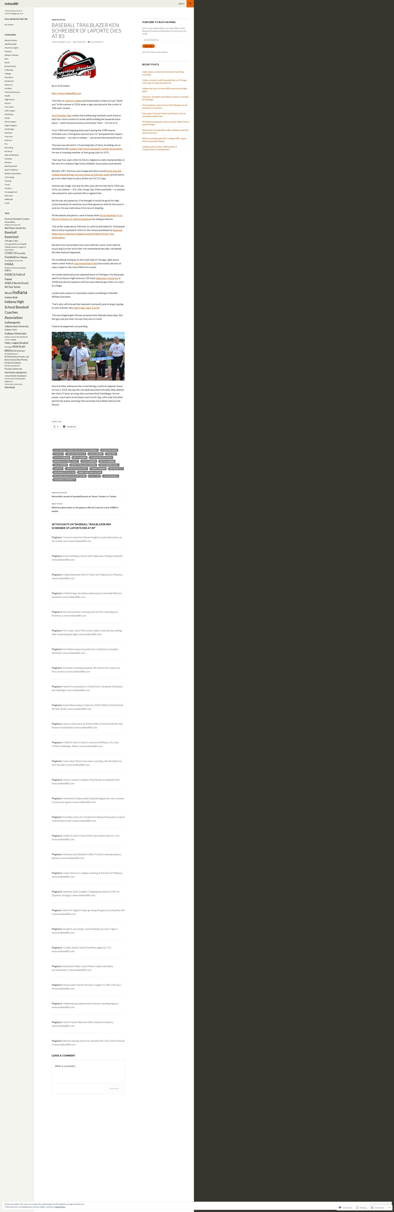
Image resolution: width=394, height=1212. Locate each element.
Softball (8, 376)
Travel (7, 184)
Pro (6, 144)
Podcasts (8, 140)
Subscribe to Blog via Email (159, 22)
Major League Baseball (16, 342)
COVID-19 (11, 253)
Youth (7, 203)
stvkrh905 (80, 42)
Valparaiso (9, 381)
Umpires (8, 188)
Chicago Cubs (11, 240)
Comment (114, 1088)
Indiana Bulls (11, 297)
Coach (23, 244)
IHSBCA (8, 270)
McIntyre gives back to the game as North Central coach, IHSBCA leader (85, 507)
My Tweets (9, 24)
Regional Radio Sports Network (69, 476)
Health (7, 96)
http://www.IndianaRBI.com (66, 93)
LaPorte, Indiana (73, 100)
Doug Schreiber (61, 458)
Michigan (8, 347)
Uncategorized (11, 192)
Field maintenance (12, 92)
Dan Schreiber (96, 454)
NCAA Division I (18, 351)
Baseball (11, 232)
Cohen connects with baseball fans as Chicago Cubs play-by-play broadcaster (164, 81)
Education (9, 77)
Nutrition (8, 133)
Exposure (8, 85)
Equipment (9, 81)
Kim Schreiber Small (109, 465)
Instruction (9, 107)
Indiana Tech (11, 329)
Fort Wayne (21, 257)
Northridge (9, 129)
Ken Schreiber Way (62, 115)
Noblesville (24, 357)
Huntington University (14, 261)
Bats (6, 59)
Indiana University (15, 333)
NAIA (8, 350)
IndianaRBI (11, 3)
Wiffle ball (9, 199)
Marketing (9, 114)
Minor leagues (10, 122)
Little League (10, 110)
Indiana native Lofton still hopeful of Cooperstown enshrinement (159, 148)
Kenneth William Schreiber (83, 465)
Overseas (9, 136)
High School (59, 19)
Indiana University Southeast (16, 337)
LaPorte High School (77, 469)
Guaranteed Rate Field (85, 263)
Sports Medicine (11, 170)
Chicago (58, 454)
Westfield (10, 387)
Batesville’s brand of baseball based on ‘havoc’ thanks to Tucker (84, 494)
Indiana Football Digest (66, 461)
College (8, 73)
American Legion (12, 48)
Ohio (18, 359)
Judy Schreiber (89, 461)
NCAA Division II (11, 354)
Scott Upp (95, 476)
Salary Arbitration (12, 155)
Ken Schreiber (60, 465)
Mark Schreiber (98, 469)
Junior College (10, 340)
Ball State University (15, 228)
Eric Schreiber (79, 458)
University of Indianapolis (15, 379)
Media (7, 118)
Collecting (9, 70)
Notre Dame (10, 359)
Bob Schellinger (109, 450)
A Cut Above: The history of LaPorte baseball (76, 450)
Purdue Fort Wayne (13, 363)
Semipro (8, 162)
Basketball (11, 237)
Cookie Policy (59, 1207)
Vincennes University (13, 384)
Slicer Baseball (111, 476)
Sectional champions (16, 372)
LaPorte (58, 469)
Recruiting (9, 147)
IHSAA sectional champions (15, 268)
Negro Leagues (11, 125)
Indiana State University (17, 326)
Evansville (21, 253)
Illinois (8, 293)
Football (10, 257)
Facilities (8, 88)
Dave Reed (111, 454)
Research (8, 151)
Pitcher (24, 359)
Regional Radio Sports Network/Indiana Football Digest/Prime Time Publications (87, 234)
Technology (9, 177)
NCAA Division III (12, 356)
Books (7, 62)
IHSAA (9, 264)
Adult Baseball (10, 44)
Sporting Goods (11, 166)
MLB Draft (18, 346)
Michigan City (116, 469)
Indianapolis (12, 322)
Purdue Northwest (12, 366)
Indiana (19, 292)
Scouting (8, 159)
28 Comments (96, 42)
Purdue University (13, 368)
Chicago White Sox (76, 454)
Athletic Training (11, 55)
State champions (18, 376)
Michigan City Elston (64, 472)
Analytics (8, 51)
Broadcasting (10, 66)
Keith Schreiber (107, 461)
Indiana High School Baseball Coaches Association (95, 148)
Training (8, 181)
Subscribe (149, 46)
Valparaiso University (107, 278)
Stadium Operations (13, 173)
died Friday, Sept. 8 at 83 (86, 307)
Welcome (9, 195)
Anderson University (12, 225)
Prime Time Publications (90, 472)
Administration (11, 40)
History (8, 103)
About (182, 4)
